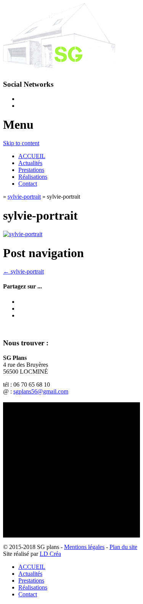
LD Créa (50, 554)
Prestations (31, 170)
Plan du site (123, 547)
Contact (27, 183)
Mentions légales (84, 547)
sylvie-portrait (24, 196)
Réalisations (32, 176)
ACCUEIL (31, 156)
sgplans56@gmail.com (40, 391)
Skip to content (21, 143)
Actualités (30, 163)
